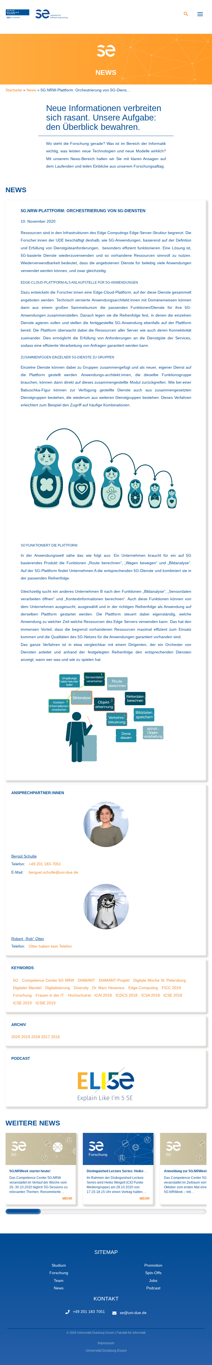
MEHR (67, 1198)
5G (15, 980)
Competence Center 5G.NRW (48, 980)
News (58, 1288)
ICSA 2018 (150, 995)
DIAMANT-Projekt (114, 980)
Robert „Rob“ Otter (27, 939)
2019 (25, 1037)
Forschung (22, 995)
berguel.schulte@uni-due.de (53, 872)
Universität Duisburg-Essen (106, 1351)
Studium (59, 1265)
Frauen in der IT (50, 995)
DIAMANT (86, 980)
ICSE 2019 (22, 1003)
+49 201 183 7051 (89, 1312)
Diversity (81, 988)
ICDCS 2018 (126, 995)
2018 (35, 1037)
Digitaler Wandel (27, 988)
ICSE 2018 (172, 995)
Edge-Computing (143, 988)
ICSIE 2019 (45, 1003)
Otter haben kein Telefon (50, 946)
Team (58, 1281)
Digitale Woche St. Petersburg (159, 980)
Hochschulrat (79, 995)
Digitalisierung (57, 988)
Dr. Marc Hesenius (108, 988)
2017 (45, 1037)
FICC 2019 (171, 988)
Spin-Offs (153, 1273)
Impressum (106, 1343)
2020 (15, 1037)
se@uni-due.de (133, 1313)
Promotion (153, 1265)
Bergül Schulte (24, 856)
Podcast (153, 1288)
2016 (55, 1037)
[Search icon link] (186, 14)
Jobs (153, 1281)
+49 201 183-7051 (45, 864)
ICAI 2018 (103, 995)
